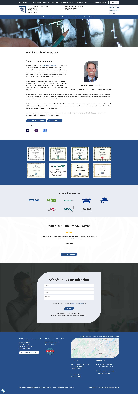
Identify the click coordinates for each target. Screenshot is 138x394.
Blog (111, 336)
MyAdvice (71, 387)
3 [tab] (71, 250)
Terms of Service (81, 303)
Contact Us (116, 336)
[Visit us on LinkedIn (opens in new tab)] (77, 360)
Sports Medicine (112, 9)
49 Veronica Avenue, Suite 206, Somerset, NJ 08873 (74, 2)
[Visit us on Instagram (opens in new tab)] (74, 360)
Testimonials (106, 336)
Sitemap (117, 387)
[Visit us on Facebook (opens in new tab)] (72, 360)
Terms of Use (110, 387)
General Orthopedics (113, 5)
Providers (82, 336)
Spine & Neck (112, 12)
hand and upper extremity (49, 65)
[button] (101, 2)
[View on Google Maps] (95, 347)
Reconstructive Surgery (114, 10)
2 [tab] (69, 250)
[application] (46, 17)
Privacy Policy (73, 303)
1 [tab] (67, 250)
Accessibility (92, 387)
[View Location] (97, 364)
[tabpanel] (69, 239)
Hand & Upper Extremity (114, 7)
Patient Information (97, 336)
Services (88, 336)
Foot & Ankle (112, 13)
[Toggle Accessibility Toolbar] (3, 391)
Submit (69, 308)
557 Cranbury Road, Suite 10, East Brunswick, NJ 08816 (46, 2)
